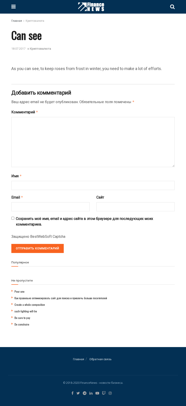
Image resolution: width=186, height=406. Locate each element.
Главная (16, 20)
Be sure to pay (22, 318)
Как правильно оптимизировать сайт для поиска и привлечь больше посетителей (61, 298)
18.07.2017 (18, 48)
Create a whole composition (30, 304)
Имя (16, 176)
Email (17, 197)
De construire (22, 324)
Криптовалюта (35, 20)
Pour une (19, 291)
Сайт (100, 197)
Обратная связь (100, 359)
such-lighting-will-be (26, 311)
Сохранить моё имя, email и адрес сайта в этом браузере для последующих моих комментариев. (84, 221)
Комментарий (24, 112)
